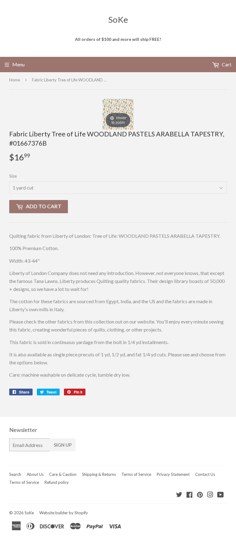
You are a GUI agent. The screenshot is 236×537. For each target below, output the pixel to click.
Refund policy (57, 482)
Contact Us (205, 474)
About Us (35, 474)
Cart (226, 64)
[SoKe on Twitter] (179, 495)
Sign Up (63, 445)
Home (14, 79)
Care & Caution (63, 474)
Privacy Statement (173, 474)
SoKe (118, 19)
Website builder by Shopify (63, 512)
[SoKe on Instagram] (210, 495)
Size (13, 175)
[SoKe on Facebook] (189, 495)
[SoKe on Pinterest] (200, 495)
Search (15, 474)
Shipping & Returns (99, 474)
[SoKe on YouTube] (220, 495)
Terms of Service (136, 474)
